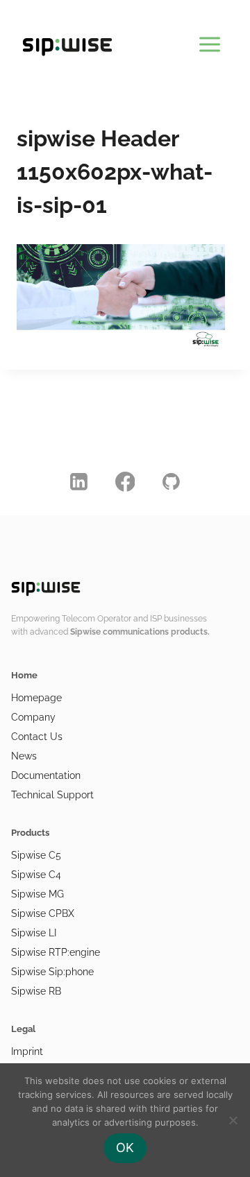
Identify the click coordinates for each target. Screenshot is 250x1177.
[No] (233, 1120)
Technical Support (52, 794)
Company (33, 717)
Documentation (46, 775)
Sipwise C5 (36, 855)
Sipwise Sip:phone (52, 971)
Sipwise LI (33, 932)
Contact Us (36, 736)
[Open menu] (209, 41)
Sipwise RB (36, 991)
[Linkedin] (79, 481)
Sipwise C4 (36, 874)
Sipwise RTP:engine (55, 952)
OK (125, 1147)
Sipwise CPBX (42, 913)
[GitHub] (171, 481)
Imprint (27, 1051)
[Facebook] (125, 481)
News (24, 756)
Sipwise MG (37, 894)
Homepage (36, 697)
